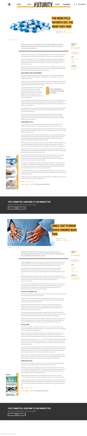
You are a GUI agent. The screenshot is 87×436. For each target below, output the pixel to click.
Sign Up (16, 208)
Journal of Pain (39, 339)
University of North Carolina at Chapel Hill (75, 278)
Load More (43, 424)
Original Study (25, 184)
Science (19, 4)
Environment (66, 4)
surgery (73, 62)
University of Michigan (75, 68)
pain (72, 60)
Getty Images (15, 39)
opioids (73, 59)
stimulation (74, 271)
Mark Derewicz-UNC (65, 240)
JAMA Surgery (36, 59)
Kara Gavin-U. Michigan (67, 32)
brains (73, 266)
